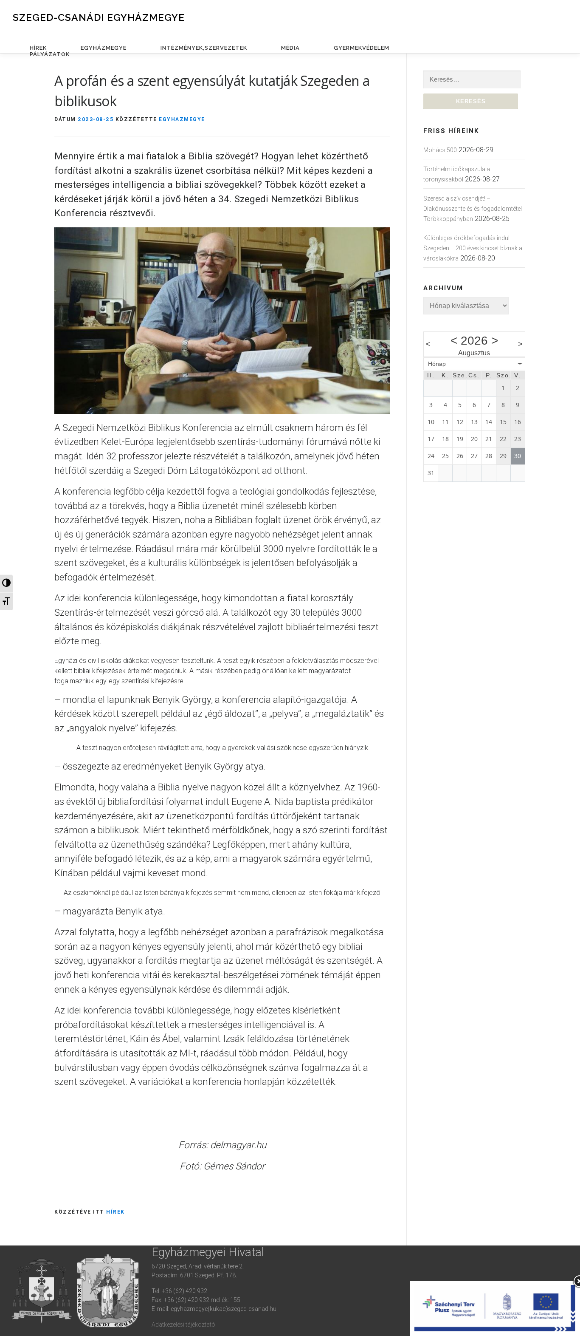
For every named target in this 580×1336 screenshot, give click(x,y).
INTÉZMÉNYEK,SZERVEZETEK (203, 48)
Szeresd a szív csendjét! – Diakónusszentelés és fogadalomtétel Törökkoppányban (472, 209)
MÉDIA (290, 48)
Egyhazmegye (182, 119)
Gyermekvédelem (361, 48)
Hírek (115, 1212)
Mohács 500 (440, 150)
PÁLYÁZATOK (50, 54)
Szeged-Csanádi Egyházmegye (99, 17)
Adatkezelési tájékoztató (183, 1324)
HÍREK (38, 48)
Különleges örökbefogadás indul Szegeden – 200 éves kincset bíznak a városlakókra (472, 248)
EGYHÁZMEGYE (104, 48)
